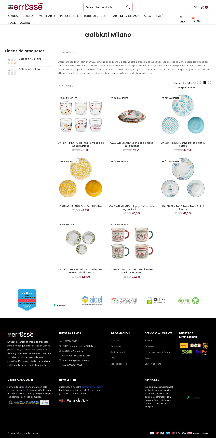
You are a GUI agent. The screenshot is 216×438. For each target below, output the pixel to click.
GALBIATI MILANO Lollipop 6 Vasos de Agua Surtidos (132, 207)
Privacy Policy (14, 432)
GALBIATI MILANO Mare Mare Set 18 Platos (183, 207)
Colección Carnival (30, 58)
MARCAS (115, 340)
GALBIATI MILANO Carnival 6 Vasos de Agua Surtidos (81, 144)
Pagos (148, 357)
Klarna (148, 340)
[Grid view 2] (199, 82)
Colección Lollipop (30, 69)
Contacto (116, 346)
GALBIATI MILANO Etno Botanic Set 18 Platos (183, 144)
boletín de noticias (91, 386)
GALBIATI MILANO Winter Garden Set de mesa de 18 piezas (81, 271)
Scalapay (149, 346)
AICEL (26, 390)
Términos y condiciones (157, 352)
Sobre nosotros (119, 363)
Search (128, 7)
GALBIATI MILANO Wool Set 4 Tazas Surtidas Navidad (132, 271)
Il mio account (118, 352)
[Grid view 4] (209, 82)
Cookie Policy (31, 432)
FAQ (113, 357)
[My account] (195, 7)
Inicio (60, 85)
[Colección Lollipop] (12, 72)
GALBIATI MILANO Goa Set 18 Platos (80, 206)
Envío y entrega (153, 363)
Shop (69, 85)
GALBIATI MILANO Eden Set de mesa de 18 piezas (131, 144)
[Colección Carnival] (12, 61)
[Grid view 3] (204, 82)
